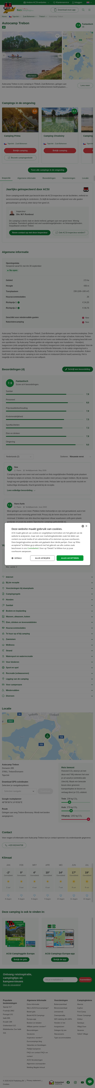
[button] (17, 558)
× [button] (86, 526)
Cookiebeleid (32, 548)
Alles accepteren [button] (70, 558)
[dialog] (47, 544)
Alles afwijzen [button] (42, 558)
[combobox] (83, 526)
